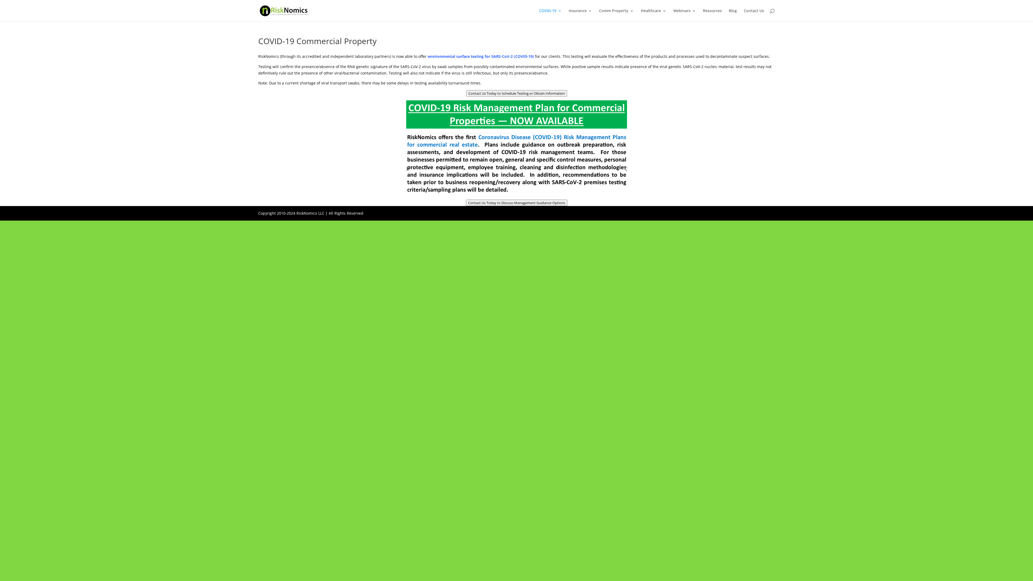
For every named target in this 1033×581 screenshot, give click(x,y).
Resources (712, 11)
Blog (733, 11)
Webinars (682, 11)
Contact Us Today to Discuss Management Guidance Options (516, 202)
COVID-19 (547, 11)
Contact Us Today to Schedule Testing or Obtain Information (516, 93)
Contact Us (754, 11)
